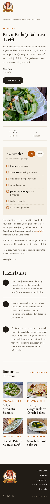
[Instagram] (4, 496)
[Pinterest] (13, 496)
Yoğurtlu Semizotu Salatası (9, 409)
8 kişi (40, 154)
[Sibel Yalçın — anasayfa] (8, 7)
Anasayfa (6, 20)
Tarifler (42, 476)
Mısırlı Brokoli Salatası (37, 443)
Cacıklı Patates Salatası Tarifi (12, 443)
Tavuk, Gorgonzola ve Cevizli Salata (36, 409)
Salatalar (15, 20)
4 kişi (31, 154)
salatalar (39, 231)
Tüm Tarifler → (38, 372)
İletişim (43, 489)
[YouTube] (8, 496)
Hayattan (42, 480)
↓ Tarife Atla (13, 80)
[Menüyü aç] (46, 7)
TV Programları (38, 485)
